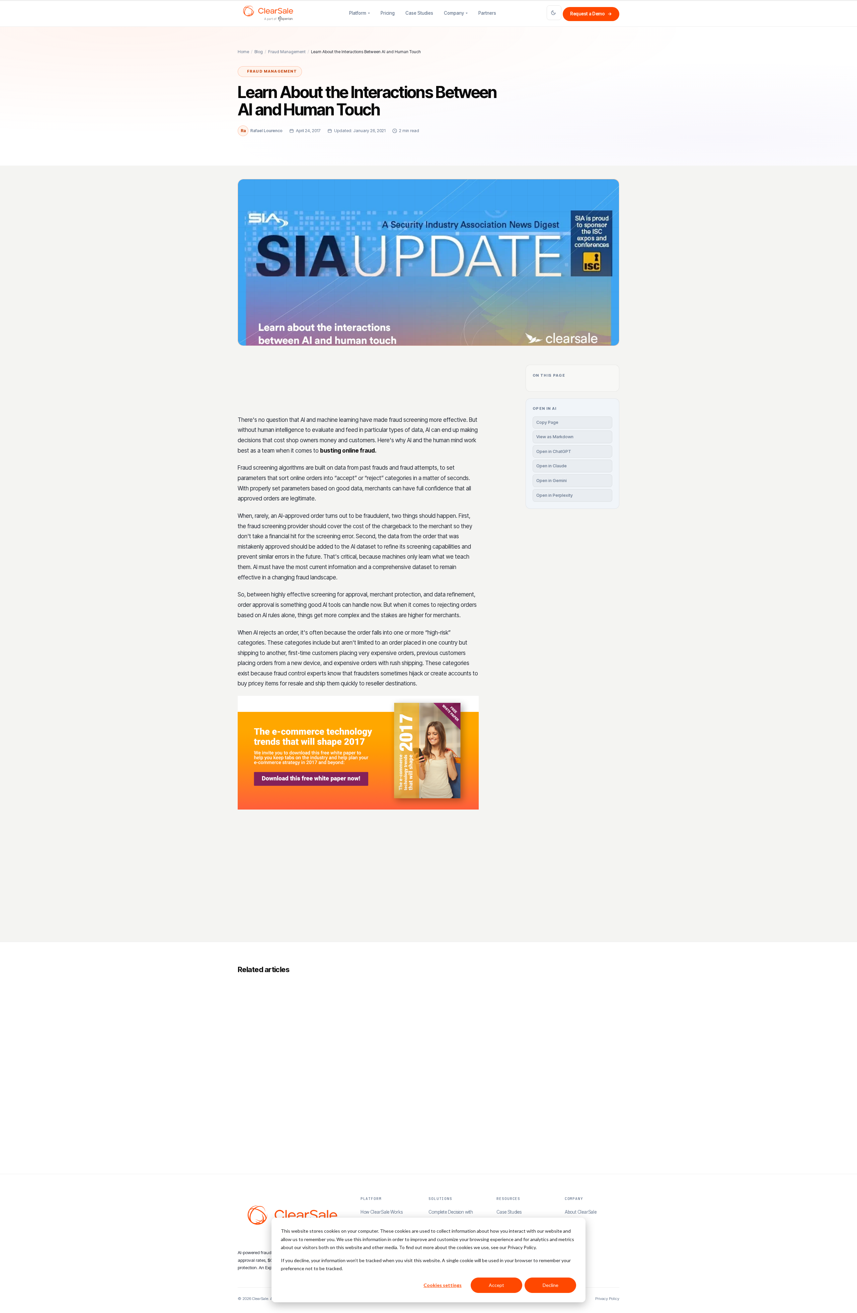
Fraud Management (287, 51)
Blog (258, 51)
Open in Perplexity (554, 495)
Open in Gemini (551, 480)
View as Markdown (554, 436)
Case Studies (419, 13)
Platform (357, 13)
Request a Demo (591, 13)
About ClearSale (581, 1212)
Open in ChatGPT (553, 451)
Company (454, 13)
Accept (496, 1285)
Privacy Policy (607, 1298)
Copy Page (547, 422)
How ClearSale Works (382, 1212)
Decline (550, 1285)
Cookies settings (442, 1285)
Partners (487, 13)
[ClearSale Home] (268, 13)
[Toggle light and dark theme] (554, 12)
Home (243, 51)
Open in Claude (551, 465)
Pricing (388, 13)
